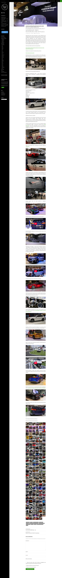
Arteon (31, 522)
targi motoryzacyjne (40, 524)
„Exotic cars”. (27, 146)
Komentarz (27, 540)
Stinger (35, 524)
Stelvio (32, 524)
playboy (27, 523)
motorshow (41, 522)
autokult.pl (3, 39)
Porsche (42, 26)
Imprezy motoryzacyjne (4, 72)
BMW (31, 25)
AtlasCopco (3, 42)
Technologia (2, 69)
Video (2, 70)
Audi (29, 25)
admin (33, 33)
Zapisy (3, 87)
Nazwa (27, 551)
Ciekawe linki (2, 71)
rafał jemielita (28, 524)
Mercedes (35, 26)
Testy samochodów (3, 37)
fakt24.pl (3, 41)
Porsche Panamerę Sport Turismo (34, 523)
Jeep (30, 26)
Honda (38, 25)
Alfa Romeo (27, 25)
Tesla (27, 525)
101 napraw (27, 522)
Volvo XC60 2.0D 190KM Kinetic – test (31, 529)
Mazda (33, 26)
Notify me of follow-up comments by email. (32, 565)
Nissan (38, 26)
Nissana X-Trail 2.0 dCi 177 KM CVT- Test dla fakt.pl (32, 532)
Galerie (36, 25)
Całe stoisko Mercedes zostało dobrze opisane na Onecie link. (37, 387)
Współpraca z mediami (3, 38)
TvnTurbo (3, 40)
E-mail (27, 555)
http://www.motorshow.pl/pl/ (30, 52)
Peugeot (40, 26)
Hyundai (40, 25)
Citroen (33, 25)
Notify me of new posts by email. (31, 567)
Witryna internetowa (29, 558)
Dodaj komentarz (37, 33)
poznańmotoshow (41, 523)
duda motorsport (36, 522)
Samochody (2, 43)
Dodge (2, 48)
